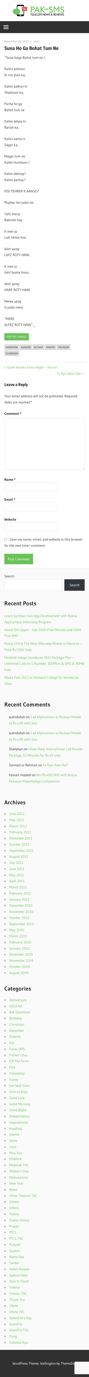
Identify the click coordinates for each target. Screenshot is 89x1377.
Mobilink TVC (19, 1165)
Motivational (18, 1177)
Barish (50, 347)
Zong (13, 1336)
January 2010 (19, 948)
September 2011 (21, 850)
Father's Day (18, 1055)
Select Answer (19, 1269)
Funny (13, 1079)
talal (36, 41)
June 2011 (16, 869)
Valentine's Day (20, 1318)
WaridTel (15, 1324)
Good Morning (19, 1104)
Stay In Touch (19, 1281)
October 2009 (19, 966)
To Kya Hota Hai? (69, 373)
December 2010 (21, 905)
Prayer (14, 1226)
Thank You (17, 1299)
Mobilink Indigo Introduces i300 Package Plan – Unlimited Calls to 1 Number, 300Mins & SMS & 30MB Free (44, 663)
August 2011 (18, 856)
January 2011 (19, 899)
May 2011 (16, 875)
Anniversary (18, 1000)
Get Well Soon (19, 1085)
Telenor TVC (18, 1293)
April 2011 (17, 881)
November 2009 (21, 960)
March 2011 (18, 887)
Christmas (16, 1024)
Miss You (15, 1153)
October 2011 (19, 844)
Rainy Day (16, 1256)
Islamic (14, 1134)
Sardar (14, 1263)
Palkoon (63, 347)
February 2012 (20, 832)
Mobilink (15, 1159)
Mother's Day (19, 1171)
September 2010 (21, 924)
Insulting (15, 1128)
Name (10, 479)
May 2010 (16, 930)
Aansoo (26, 347)
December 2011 (20, 838)
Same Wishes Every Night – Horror (32, 367)
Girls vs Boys (18, 1091)
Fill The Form (19, 1061)
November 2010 (21, 911)
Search (9, 576)
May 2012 (16, 820)
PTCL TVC (16, 1238)
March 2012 (18, 826)
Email (9, 499)
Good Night (17, 1110)
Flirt (12, 1067)
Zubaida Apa (18, 1342)
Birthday (15, 1018)
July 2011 (16, 862)
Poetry (14, 1214)
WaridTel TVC (19, 1330)
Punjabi (14, 1244)
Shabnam (12, 353)
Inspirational (18, 1122)
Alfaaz (38, 347)
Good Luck (17, 1098)
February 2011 (20, 893)
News (13, 1189)
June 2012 (16, 814)
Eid (11, 1043)
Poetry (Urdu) (16, 337)
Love (12, 1147)
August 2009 (18, 973)
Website (10, 519)
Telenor (14, 1287)
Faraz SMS (17, 1049)
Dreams (15, 1036)
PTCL (13, 1232)
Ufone (13, 1305)
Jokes (13, 1140)
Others (14, 1202)
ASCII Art (15, 1006)
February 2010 (20, 942)
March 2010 (18, 936)
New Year (16, 1183)
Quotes (14, 1251)
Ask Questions (19, 1012)
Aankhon (12, 347)
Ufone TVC (17, 1312)
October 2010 (19, 918)
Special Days (18, 1275)
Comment (12, 413)
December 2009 (21, 954)
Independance (19, 1116)
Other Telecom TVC (23, 1195)
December (16, 1030)
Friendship (17, 1073)
